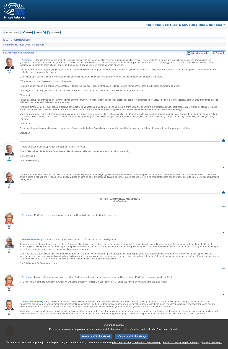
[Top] (223, 141)
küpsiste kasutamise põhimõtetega (181, 342)
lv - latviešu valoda (186, 25)
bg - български (146, 25)
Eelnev (29, 32)
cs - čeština (153, 25)
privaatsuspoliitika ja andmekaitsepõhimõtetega (136, 342)
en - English (170, 25)
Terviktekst (55, 32)
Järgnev (38, 32)
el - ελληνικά (166, 25)
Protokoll (220, 53)
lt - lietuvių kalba (190, 25)
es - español (149, 25)
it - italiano (183, 25)
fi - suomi (220, 25)
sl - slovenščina (217, 25)
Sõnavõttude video (200, 53)
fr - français (173, 25)
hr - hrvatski (180, 25)
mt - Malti (197, 25)
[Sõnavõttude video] (9, 72)
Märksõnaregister (13, 32)
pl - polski (203, 25)
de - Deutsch (159, 25)
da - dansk (156, 25)
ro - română (210, 25)
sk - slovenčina (214, 25)
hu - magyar (193, 25)
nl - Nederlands (200, 25)
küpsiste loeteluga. (212, 342)
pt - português (207, 25)
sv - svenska (224, 25)
